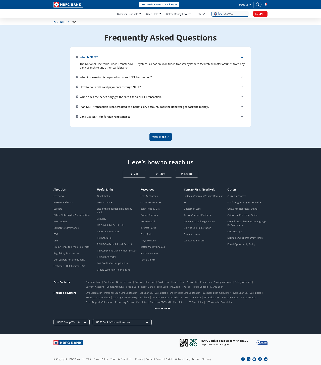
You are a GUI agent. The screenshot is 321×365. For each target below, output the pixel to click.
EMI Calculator (94, 292)
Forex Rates (146, 234)
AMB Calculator (160, 297)
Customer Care (192, 208)
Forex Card (162, 286)
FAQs (187, 202)
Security (101, 218)
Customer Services (150, 202)
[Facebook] (243, 359)
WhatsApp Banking (194, 240)
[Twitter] (260, 359)
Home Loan (177, 282)
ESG (56, 234)
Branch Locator (192, 234)
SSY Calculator (212, 297)
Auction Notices (149, 253)
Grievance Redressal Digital (242, 208)
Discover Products (127, 14)
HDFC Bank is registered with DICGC (224, 341)
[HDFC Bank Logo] (68, 5)
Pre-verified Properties (199, 282)
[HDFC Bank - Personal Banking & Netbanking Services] (68, 342)
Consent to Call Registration (199, 221)
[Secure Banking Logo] (262, 342)
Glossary (206, 359)
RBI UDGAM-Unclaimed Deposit (114, 244)
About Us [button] (243, 4)
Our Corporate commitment (69, 259)
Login (259, 13)
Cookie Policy (100, 359)
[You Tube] (254, 359)
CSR (56, 240)
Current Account (95, 286)
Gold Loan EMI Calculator (247, 292)
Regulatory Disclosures (66, 253)
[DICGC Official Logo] (193, 342)
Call (136, 174)
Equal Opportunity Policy (241, 244)
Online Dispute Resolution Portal (72, 246)
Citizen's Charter (236, 196)
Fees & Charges (149, 196)
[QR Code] (183, 342)
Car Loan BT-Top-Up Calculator (167, 302)
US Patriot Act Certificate (110, 225)
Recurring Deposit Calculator (131, 302)
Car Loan (109, 282)
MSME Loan (216, 286)
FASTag (186, 286)
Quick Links (103, 196)
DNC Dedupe (234, 231)
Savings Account (223, 282)
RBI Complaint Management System (117, 250)
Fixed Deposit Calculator (99, 302)
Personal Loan (93, 282)
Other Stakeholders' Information (72, 215)
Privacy (139, 359)
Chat (162, 174)
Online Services (149, 215)
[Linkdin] (266, 359)
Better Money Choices (178, 14)
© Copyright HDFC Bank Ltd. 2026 (72, 359)
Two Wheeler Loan (145, 282)
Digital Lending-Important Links (245, 237)
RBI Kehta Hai (104, 237)
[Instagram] (248, 359)
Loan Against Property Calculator (131, 297)
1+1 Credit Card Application (112, 263)
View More (160, 308)
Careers (58, 208)
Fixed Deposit (200, 286)
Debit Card (147, 286)
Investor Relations (64, 202)
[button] (159, 4)
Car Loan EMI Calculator (152, 292)
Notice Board (147, 221)
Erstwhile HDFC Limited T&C (69, 266)
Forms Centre (147, 259)
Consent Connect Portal (159, 359)
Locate (188, 174)
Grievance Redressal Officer (242, 215)
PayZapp (175, 286)
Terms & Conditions (122, 359)
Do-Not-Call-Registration (197, 227)
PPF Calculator (230, 297)
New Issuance (105, 202)
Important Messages (108, 231)
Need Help (152, 14)
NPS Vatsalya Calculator (219, 302)
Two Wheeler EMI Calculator (184, 292)
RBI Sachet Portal (106, 257)
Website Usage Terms (187, 359)
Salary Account (243, 282)
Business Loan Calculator (216, 292)
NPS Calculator (195, 302)
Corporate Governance (66, 227)
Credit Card (132, 286)
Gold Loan (163, 282)
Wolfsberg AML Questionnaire (244, 202)
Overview (59, 196)
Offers (200, 14)
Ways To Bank (148, 240)
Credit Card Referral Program (113, 269)
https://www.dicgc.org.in (215, 344)
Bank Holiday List (149, 208)
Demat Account (115, 286)
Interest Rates (148, 227)
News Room (60, 221)
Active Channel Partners (197, 215)
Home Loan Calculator (98, 297)
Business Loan (124, 282)
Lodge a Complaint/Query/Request (203, 196)
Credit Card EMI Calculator (186, 297)
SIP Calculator (248, 297)
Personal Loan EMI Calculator (120, 292)
